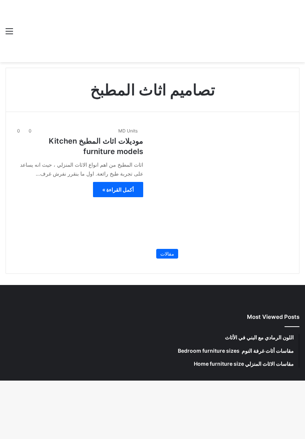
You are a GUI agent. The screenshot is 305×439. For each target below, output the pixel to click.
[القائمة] (9, 33)
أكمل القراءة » (118, 189)
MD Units (128, 131)
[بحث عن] (295, 33)
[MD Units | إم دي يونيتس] (245, 31)
